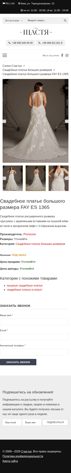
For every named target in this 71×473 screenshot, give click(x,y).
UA (12, 3)
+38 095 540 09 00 (22, 42)
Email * (4, 330)
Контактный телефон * (12, 345)
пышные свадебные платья (24, 285)
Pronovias (29, 234)
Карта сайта (10, 461)
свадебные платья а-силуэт (24, 289)
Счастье (26, 451)
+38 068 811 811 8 (51, 42)
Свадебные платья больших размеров (40, 243)
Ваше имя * (6, 315)
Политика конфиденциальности (23, 456)
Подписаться (55, 422)
